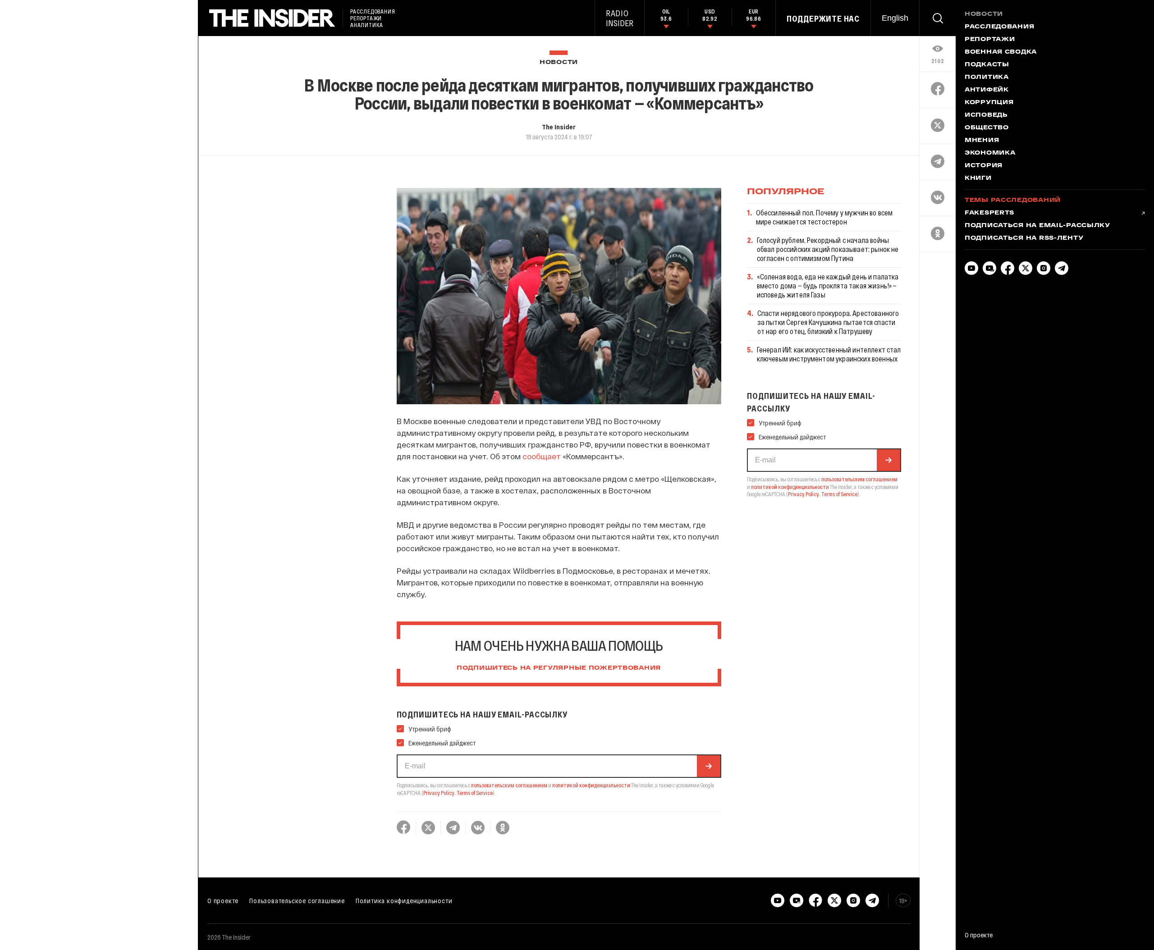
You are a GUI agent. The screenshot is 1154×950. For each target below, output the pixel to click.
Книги (978, 178)
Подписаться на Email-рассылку (1037, 225)
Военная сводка (1001, 52)
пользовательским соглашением (509, 785)
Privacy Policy (438, 793)
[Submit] (708, 766)
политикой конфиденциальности (591, 785)
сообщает (541, 456)
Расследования (999, 27)
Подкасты (987, 65)
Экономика (990, 153)
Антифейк (987, 90)
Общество (987, 128)
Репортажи (990, 39)
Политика (987, 77)
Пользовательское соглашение (297, 900)
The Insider (559, 127)
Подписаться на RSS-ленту (1024, 238)
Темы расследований (1013, 200)
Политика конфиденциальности (404, 900)
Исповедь (986, 115)
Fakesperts (989, 213)
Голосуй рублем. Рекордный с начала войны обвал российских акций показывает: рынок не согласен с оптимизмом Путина (828, 249)
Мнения (982, 140)
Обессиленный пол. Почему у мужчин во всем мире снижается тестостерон (824, 217)
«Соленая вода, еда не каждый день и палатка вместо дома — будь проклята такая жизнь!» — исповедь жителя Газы (828, 285)
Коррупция (989, 102)
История (984, 166)
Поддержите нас (823, 18)
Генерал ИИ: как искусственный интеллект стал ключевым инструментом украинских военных (829, 354)
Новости (559, 62)
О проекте (222, 900)
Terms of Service (475, 793)
